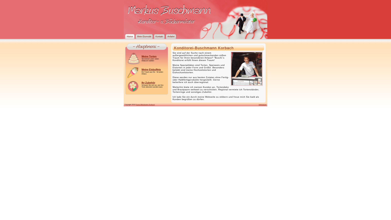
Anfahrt (171, 36)
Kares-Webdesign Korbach (145, 104)
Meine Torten (149, 56)
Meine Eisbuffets (151, 69)
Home (130, 36)
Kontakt (159, 36)
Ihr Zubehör (148, 82)
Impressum (262, 104)
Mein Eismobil (144, 36)
